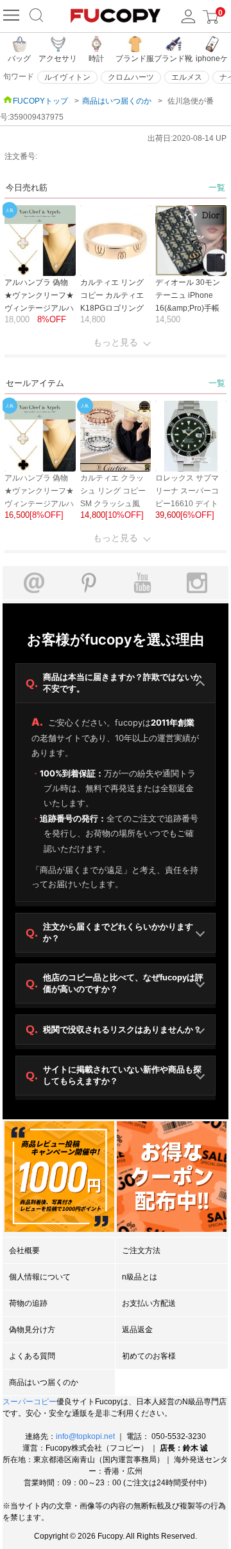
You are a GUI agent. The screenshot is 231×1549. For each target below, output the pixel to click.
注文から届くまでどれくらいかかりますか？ (109, 932)
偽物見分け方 (32, 1329)
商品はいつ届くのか (116, 100)
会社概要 (24, 1250)
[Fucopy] (12, 16)
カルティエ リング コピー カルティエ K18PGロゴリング (112, 295)
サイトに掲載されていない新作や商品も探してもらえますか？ (113, 1075)
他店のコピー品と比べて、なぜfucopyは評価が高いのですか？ (114, 983)
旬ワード (18, 76)
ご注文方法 (141, 1250)
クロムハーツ (131, 77)
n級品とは (139, 1276)
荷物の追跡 (28, 1303)
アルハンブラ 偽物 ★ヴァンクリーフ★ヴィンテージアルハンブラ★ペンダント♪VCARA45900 (39, 308)
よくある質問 (32, 1356)
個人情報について (40, 1276)
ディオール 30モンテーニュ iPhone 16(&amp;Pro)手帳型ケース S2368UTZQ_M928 (189, 308)
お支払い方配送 (149, 1303)
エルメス (186, 77)
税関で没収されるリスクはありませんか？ (113, 1029)
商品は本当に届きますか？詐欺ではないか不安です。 (113, 682)
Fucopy (110, 1536)
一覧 (217, 187)
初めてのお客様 (149, 1356)
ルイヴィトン (67, 77)
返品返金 (137, 1329)
